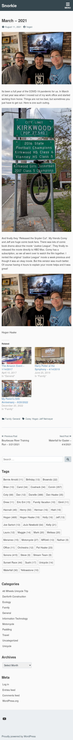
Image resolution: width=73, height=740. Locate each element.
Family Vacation (44, 502)
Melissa (53, 532)
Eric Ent (23, 502)
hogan (29, 26)
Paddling (7, 629)
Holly (48, 517)
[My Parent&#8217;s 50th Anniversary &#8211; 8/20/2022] (16, 388)
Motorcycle (30, 539)
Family (8, 418)
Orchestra (25, 547)
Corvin (55, 487)
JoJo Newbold (33, 524)
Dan (21, 494)
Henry (25, 509)
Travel (5, 635)
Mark (39, 532)
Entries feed (8, 690)
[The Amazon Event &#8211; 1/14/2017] (16, 355)
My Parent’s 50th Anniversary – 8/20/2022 (15, 400)
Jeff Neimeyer (46, 418)
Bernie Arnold (13, 479)
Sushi (30, 562)
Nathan (63, 539)
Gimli (63, 502)
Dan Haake (54, 494)
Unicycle (46, 562)
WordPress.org (10, 700)
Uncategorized (10, 640)
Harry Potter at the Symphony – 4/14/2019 (47, 367)
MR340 (47, 539)
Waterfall (10, 570)
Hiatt (56, 509)
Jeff (60, 517)
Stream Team (42, 555)
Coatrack (38, 487)
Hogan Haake (30, 517)
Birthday (33, 479)
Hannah (10, 509)
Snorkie (9, 5)
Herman (41, 509)
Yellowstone (30, 570)
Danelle (36, 494)
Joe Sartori (11, 524)
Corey (28, 418)
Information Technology (15, 618)
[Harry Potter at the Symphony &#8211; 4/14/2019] (50, 355)
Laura (9, 532)
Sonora (10, 555)
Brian (8, 487)
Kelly (51, 524)
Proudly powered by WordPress (19, 736)
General (16, 418)
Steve (25, 555)
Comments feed (11, 695)
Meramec (11, 539)
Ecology (6, 602)
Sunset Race (12, 562)
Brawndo (50, 479)
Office (9, 547)
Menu (68, 7)
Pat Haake (44, 547)
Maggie (24, 532)
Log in (5, 684)
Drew (8, 502)
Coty (8, 494)
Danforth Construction (14, 596)
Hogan (35, 418)
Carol (22, 487)
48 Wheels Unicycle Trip (15, 591)
